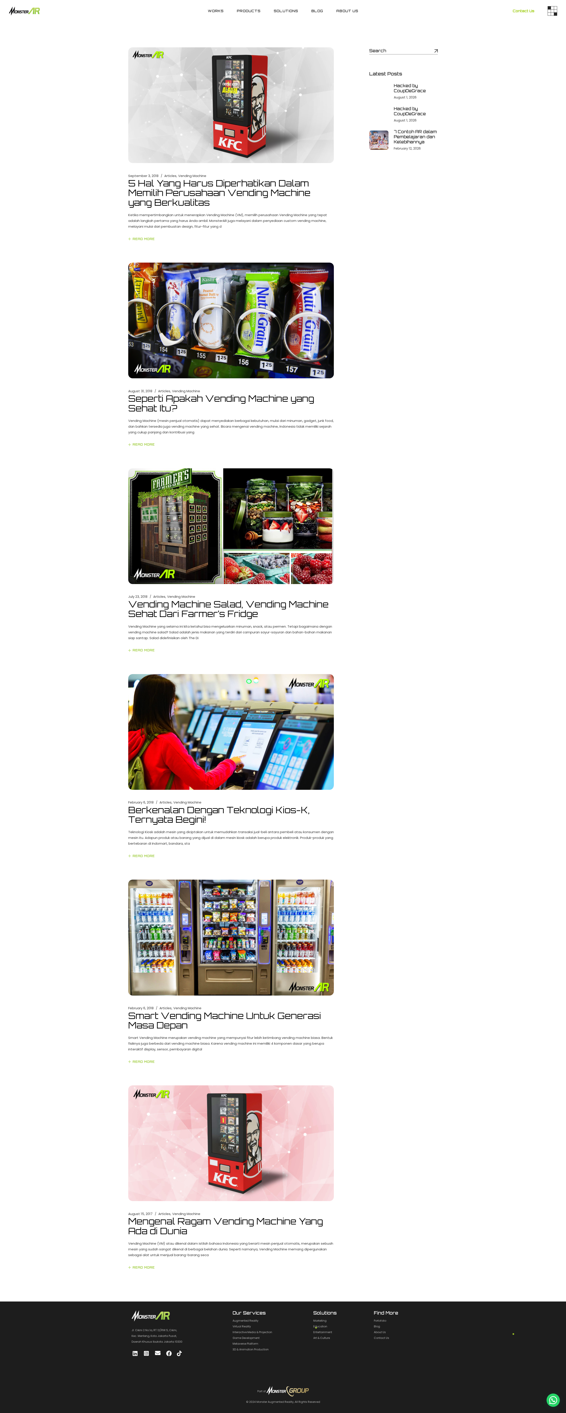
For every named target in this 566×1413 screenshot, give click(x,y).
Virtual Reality (242, 1326)
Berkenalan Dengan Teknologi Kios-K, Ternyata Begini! (219, 814)
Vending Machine (192, 175)
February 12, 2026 (407, 148)
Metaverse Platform (245, 1344)
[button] (553, 1400)
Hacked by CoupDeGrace (410, 88)
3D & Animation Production (251, 1349)
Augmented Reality (245, 1321)
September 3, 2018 (143, 175)
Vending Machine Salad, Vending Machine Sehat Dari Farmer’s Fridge (228, 609)
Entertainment (322, 1332)
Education (320, 1326)
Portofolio (380, 1321)
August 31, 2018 (140, 391)
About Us (380, 1332)
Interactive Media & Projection (252, 1332)
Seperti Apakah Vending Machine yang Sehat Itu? (221, 403)
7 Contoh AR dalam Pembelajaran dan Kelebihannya (415, 136)
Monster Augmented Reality (275, 1402)
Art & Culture (321, 1338)
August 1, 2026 (405, 97)
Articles (170, 175)
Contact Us (523, 11)
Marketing (320, 1321)
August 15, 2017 (140, 1213)
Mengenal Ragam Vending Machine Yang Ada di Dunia (225, 1226)
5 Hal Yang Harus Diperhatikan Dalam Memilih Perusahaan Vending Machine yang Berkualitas (219, 193)
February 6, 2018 (141, 802)
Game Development (246, 1338)
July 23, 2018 (137, 596)
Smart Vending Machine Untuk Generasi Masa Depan (224, 1020)
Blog (377, 1326)
